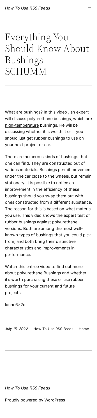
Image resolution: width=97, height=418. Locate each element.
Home (84, 328)
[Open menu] (89, 8)
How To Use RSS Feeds (27, 8)
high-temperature (22, 125)
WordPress (54, 400)
